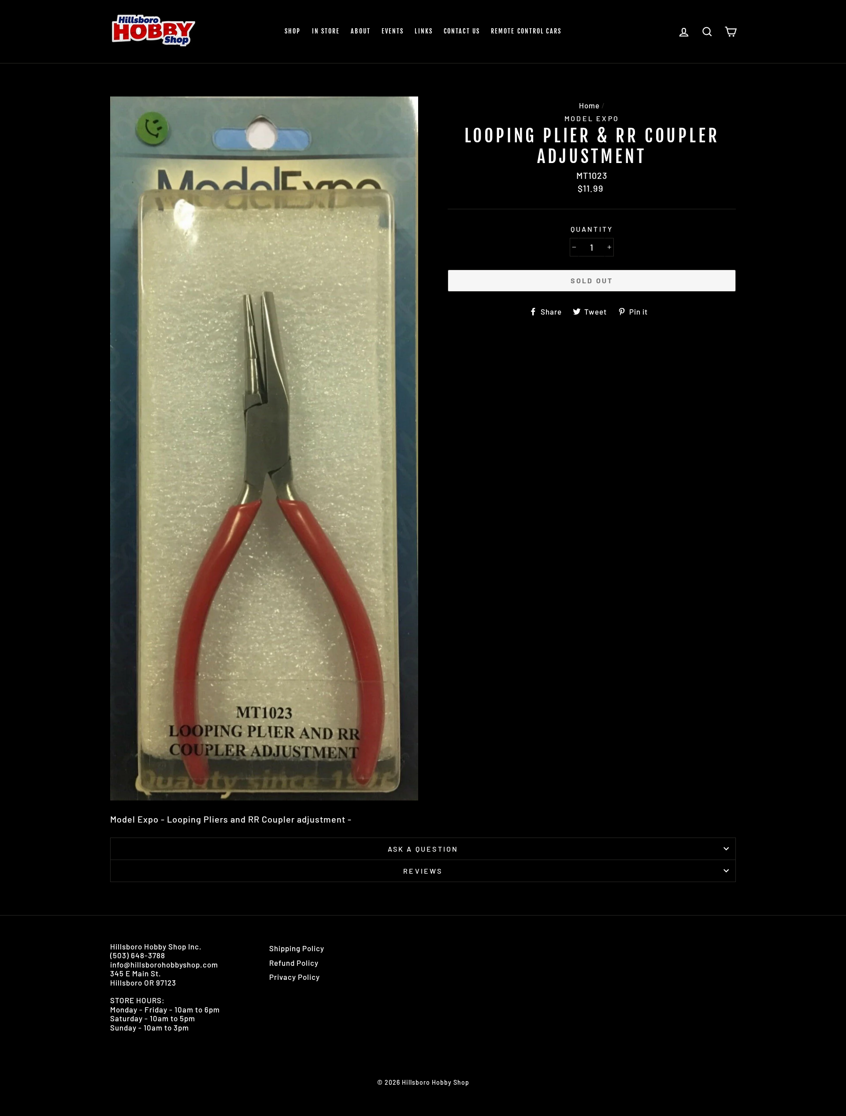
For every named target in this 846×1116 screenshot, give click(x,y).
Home (589, 105)
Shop (293, 31)
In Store (326, 31)
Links (424, 31)
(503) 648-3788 (137, 955)
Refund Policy (294, 962)
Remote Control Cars (526, 31)
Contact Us (462, 31)
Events (393, 31)
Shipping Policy (296, 948)
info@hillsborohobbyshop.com (164, 964)
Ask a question (423, 849)
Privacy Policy (294, 976)
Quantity (592, 229)
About (361, 31)
